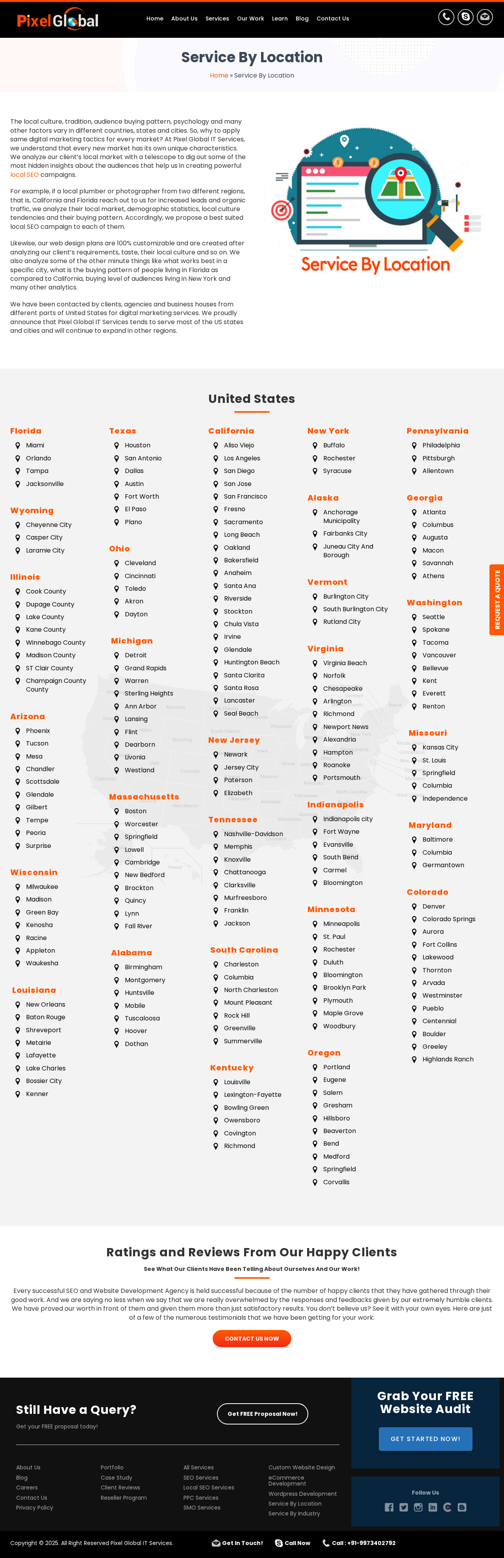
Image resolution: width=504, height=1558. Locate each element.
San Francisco (245, 496)
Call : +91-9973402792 (364, 1543)
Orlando (38, 458)
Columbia (239, 977)
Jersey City (241, 767)
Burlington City (346, 596)
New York (329, 430)
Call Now (297, 1543)
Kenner (37, 1093)
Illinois (25, 576)
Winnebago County (55, 642)
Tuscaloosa (142, 1018)
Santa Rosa (241, 687)
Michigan (131, 640)
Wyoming (32, 510)
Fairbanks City (345, 533)
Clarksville (240, 885)
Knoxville (237, 859)
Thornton (437, 970)
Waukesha (42, 963)
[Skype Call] (466, 19)
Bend (331, 1143)
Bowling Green (246, 1107)
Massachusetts (144, 796)
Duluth (333, 962)
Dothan (136, 1043)
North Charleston (251, 989)
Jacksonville (45, 483)
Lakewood (438, 957)
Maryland (429, 825)
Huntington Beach (252, 662)
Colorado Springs (449, 919)
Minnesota (332, 909)
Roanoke (336, 765)
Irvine (232, 636)
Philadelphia (441, 445)
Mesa (34, 756)
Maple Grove (343, 1013)
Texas (123, 430)
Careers (27, 1488)
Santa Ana (240, 585)
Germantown (443, 865)
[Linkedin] (432, 1507)
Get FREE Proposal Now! (263, 1414)
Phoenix (38, 730)
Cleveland (140, 563)
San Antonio (143, 458)
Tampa (37, 470)
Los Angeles (242, 458)
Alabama (130, 952)
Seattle (433, 616)
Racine (36, 937)
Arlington (337, 701)
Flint (131, 731)
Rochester (339, 458)
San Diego (239, 470)
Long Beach (242, 534)
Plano (133, 522)
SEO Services (201, 1478)
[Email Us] (485, 19)
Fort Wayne (341, 831)
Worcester (141, 824)
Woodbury (339, 1026)
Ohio (119, 548)
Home (219, 75)
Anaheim (238, 572)
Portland (336, 1067)
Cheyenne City (49, 524)
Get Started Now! (426, 1438)
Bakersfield (241, 560)
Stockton (238, 611)
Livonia (135, 757)
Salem (333, 1092)
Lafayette (41, 1055)
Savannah (437, 563)
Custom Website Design (302, 1468)
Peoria (36, 832)
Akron (134, 601)
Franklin (236, 910)
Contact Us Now (252, 1339)
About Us (28, 1468)
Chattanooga (245, 872)
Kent (429, 680)
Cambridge (142, 862)
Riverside (238, 598)
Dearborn (140, 744)
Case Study (116, 1478)
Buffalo (334, 445)
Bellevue (435, 668)
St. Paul (334, 936)
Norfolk (334, 675)
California (231, 430)
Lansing (136, 718)
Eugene (334, 1079)
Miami (35, 445)
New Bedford (145, 874)
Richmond (239, 1145)
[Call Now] (446, 19)
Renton (433, 706)
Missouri (427, 732)
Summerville (243, 1041)
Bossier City (44, 1080)
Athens (433, 576)
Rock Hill (237, 1015)
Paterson (238, 780)
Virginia (326, 648)
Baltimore (437, 839)
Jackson (237, 923)
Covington (240, 1133)
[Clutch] (447, 1507)
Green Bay (42, 912)
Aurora (433, 931)
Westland (139, 770)
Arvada (433, 982)
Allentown (438, 470)
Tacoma (435, 642)
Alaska (323, 497)
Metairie (38, 1042)
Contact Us (31, 1498)
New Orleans (45, 1004)
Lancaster (239, 700)
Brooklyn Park (344, 987)
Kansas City (440, 747)
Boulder (434, 1034)
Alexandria (339, 739)
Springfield (141, 836)
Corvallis (336, 1182)
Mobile (135, 1005)
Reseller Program (124, 1498)
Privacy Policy (34, 1508)
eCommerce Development (287, 1481)
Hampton (338, 752)
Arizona (27, 716)
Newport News (346, 726)
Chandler (40, 768)
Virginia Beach (345, 663)
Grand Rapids (146, 668)
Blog (22, 1478)
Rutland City (342, 621)
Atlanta (434, 512)
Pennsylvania (438, 430)
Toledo (135, 588)
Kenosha (39, 924)
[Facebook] (389, 1507)
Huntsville (139, 992)
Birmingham (143, 967)
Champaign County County (56, 685)
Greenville (240, 1028)
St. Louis (434, 760)
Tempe (37, 820)
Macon (433, 550)
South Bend (340, 857)
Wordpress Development (303, 1494)
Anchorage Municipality (341, 516)
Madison (39, 899)
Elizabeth (238, 793)
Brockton (139, 887)
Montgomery (145, 980)
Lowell (134, 849)
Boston (135, 811)
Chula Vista (241, 624)
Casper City (44, 537)
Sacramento (243, 522)
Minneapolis (341, 923)
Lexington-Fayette (253, 1094)
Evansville (338, 844)
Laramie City (45, 550)
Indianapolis (336, 804)
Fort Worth (142, 496)
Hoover (136, 1030)
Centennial (439, 1021)
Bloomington (343, 882)
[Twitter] (403, 1507)
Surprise (38, 845)
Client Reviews (120, 1488)
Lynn (132, 913)
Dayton (136, 614)
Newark (236, 754)
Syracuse (337, 470)
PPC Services (201, 1498)
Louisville (237, 1082)
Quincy (135, 900)
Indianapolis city (348, 819)
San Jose (238, 483)
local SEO (24, 174)
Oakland (237, 547)
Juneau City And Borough (348, 551)
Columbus (438, 524)
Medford (336, 1156)
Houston (137, 445)
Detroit (136, 655)
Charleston (241, 964)
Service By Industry (294, 1514)
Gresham (337, 1105)
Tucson (37, 743)
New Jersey (234, 740)
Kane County (46, 629)
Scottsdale (42, 781)
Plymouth (338, 1000)
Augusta (435, 537)
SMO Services (201, 1508)
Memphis (238, 846)
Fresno (234, 509)
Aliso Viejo (239, 445)
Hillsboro (336, 1118)
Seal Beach (241, 713)
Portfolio (112, 1468)
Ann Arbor (141, 706)
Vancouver (439, 655)
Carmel (334, 870)
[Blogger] (462, 1507)
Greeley (434, 1046)
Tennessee (233, 819)
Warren (136, 680)
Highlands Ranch (448, 1059)
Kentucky (231, 1067)
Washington (435, 602)
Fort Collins (439, 944)
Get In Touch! (242, 1543)
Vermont (328, 582)
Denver (433, 906)
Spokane (436, 629)
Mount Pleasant (248, 1002)
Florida (26, 430)
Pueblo (433, 1008)
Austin (134, 483)
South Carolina (243, 949)
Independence (445, 798)
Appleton (40, 950)
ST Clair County (49, 668)
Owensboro (242, 1120)
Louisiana (33, 990)
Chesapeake (343, 688)
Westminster (442, 995)
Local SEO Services (208, 1488)
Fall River (138, 926)
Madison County (51, 655)
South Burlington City (355, 609)
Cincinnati (140, 576)
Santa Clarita (244, 675)
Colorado (427, 892)
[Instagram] (418, 1507)
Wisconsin (34, 872)
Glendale (40, 794)
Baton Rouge (45, 1017)
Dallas (134, 470)
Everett (434, 693)
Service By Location (295, 1504)
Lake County (45, 616)
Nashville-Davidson (253, 833)
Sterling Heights (149, 693)
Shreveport (43, 1030)
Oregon (324, 1052)
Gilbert (37, 807)
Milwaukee (42, 886)
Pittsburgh (438, 458)
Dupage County (50, 604)
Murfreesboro (245, 897)
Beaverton (339, 1130)
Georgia (425, 497)
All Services (198, 1468)
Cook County (46, 591)
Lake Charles (46, 1068)
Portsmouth (341, 777)
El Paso (135, 509)
